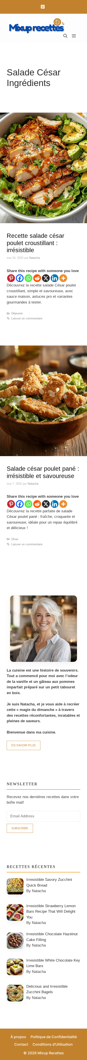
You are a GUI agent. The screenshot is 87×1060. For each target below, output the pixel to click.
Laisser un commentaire (26, 318)
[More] (63, 278)
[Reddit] (37, 278)
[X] (46, 278)
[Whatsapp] (28, 278)
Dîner (14, 539)
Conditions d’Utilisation (53, 1044)
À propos (18, 1037)
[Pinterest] (42, 7)
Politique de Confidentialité (54, 1037)
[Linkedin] (54, 278)
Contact (21, 1044)
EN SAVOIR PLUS (23, 745)
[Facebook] (20, 278)
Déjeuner (17, 313)
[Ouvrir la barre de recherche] (65, 35)
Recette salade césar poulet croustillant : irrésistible (35, 242)
